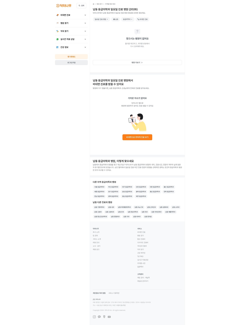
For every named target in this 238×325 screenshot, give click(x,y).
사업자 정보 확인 (121, 305)
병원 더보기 (137, 62)
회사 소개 (96, 232)
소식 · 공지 (96, 246)
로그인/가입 (71, 63)
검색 (82, 6)
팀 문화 (95, 236)
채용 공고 (96, 249)
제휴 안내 (96, 243)
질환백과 (140, 267)
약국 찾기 (140, 249)
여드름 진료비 (142, 246)
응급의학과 (128, 19)
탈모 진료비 (141, 239)
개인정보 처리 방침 (99, 293)
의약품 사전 (141, 263)
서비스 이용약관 (113, 293)
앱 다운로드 (71, 57)
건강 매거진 (141, 253)
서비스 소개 (97, 239)
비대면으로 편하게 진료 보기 (137, 137)
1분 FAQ (140, 256)
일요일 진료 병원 (102, 19)
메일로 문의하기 (142, 281)
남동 (115, 19)
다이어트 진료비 (142, 243)
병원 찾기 (140, 236)
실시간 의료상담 (142, 260)
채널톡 (147, 278)
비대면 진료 (142, 19)
